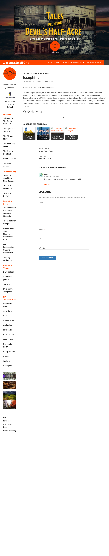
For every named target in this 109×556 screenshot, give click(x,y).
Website (42, 248)
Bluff (5, 316)
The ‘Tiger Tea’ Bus (45, 157)
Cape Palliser (9, 320)
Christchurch (8, 325)
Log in (5, 417)
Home (50, 62)
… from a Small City (16, 62)
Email (41, 239)
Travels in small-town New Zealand (8, 178)
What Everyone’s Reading (95, 62)
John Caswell (39, 81)
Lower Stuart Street (46, 150)
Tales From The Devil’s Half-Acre (72, 62)
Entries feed (8, 421)
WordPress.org (9, 430)
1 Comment (51, 81)
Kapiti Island (8, 334)
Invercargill (7, 330)
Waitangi (7, 361)
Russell (6, 356)
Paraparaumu (9, 351)
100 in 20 (7, 284)
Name (42, 230)
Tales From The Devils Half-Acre (8, 121)
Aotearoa (26, 73)
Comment (43, 202)
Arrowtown (7, 311)
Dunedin (34, 73)
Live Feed (57, 62)
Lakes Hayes (8, 339)
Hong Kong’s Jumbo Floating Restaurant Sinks (8, 234)
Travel (46, 73)
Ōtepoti (41, 73)
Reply (48, 184)
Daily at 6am (8, 272)
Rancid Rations (9, 159)
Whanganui (8, 366)
